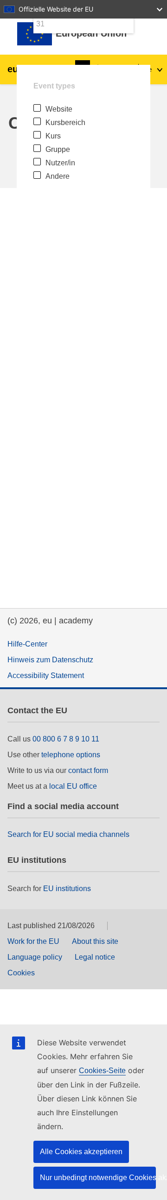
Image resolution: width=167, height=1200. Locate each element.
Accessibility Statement (45, 675)
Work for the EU (33, 941)
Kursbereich (65, 122)
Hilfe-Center (27, 644)
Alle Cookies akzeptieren (81, 1152)
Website (58, 109)
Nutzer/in (60, 163)
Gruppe (57, 149)
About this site (95, 941)
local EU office (73, 786)
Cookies (21, 973)
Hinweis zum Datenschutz (50, 660)
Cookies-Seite (102, 1070)
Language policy (34, 957)
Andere (57, 176)
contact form (88, 770)
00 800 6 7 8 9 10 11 (65, 739)
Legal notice (95, 957)
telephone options (70, 755)
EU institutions (67, 888)
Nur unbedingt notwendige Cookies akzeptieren (98, 1177)
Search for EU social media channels (68, 834)
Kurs (53, 136)
